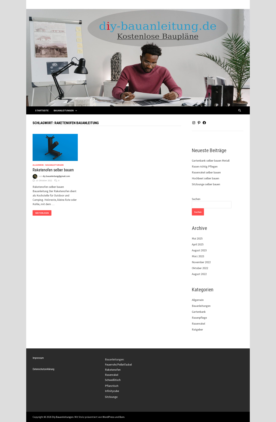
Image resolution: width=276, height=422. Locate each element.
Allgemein (38, 164)
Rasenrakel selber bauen (206, 172)
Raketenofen (113, 369)
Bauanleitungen (64, 110)
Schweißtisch (113, 380)
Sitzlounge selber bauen (206, 184)
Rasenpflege (199, 317)
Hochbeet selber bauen (205, 178)
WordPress (108, 416)
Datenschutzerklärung (43, 369)
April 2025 (197, 244)
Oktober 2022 (200, 268)
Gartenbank (199, 312)
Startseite (42, 110)
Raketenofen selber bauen (53, 170)
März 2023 (198, 256)
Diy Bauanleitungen (62, 416)
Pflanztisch (111, 386)
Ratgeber (197, 329)
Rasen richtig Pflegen (205, 166)
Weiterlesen (42, 213)
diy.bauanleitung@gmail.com (56, 176)
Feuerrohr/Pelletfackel (118, 364)
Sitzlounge (111, 397)
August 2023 (199, 250)
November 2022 (201, 262)
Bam (121, 416)
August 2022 (199, 274)
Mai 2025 (197, 238)
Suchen (196, 199)
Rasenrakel (198, 323)
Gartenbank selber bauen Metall (211, 160)
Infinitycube (112, 391)
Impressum (38, 357)
